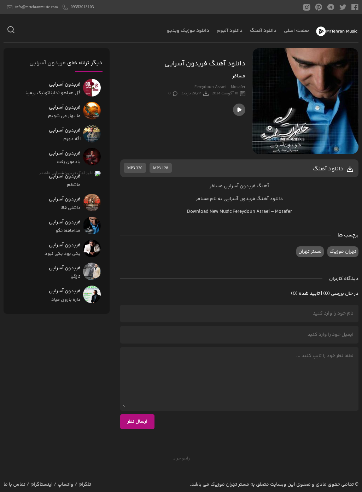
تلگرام (84, 484)
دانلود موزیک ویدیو (188, 31)
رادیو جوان (181, 458)
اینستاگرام (41, 484)
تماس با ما (14, 484)
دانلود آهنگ (263, 31)
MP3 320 (134, 168)
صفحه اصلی (296, 31)
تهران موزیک (342, 252)
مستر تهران (310, 252)
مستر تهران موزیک (229, 484)
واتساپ (66, 484)
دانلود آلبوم (230, 31)
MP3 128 (160, 168)
